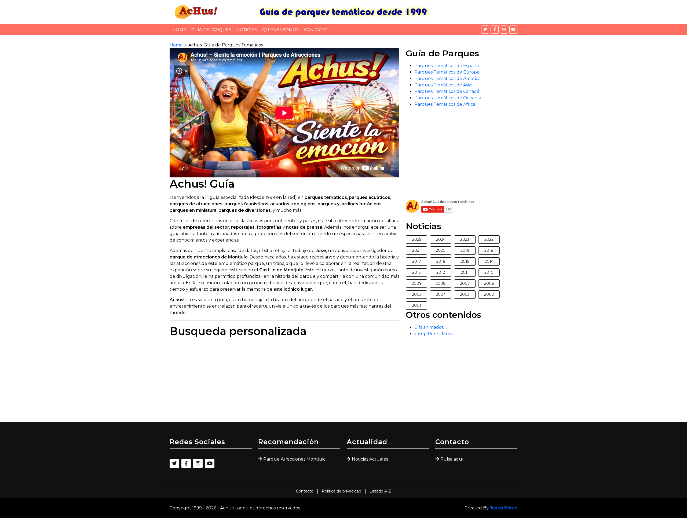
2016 (440, 261)
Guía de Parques (211, 29)
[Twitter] (485, 29)
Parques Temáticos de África (444, 104)
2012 (440, 272)
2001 (416, 305)
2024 (440, 239)
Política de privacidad (341, 491)
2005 (416, 294)
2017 (416, 261)
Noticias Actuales (370, 459)
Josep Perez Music (434, 333)
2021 (416, 250)
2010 (489, 272)
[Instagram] (504, 29)
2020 (440, 250)
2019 (465, 250)
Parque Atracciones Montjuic (294, 459)
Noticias (246, 29)
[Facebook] (495, 29)
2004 (441, 294)
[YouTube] (513, 29)
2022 (489, 239)
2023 (464, 239)
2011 (465, 272)
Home (179, 29)
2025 (416, 239)
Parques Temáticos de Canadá (446, 91)
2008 (441, 283)
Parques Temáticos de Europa (446, 72)
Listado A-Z (380, 491)
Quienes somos (280, 29)
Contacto (316, 29)
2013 (416, 272)
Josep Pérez (503, 507)
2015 (465, 261)
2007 (465, 283)
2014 (489, 261)
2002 (489, 294)
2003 (465, 294)
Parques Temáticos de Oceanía (447, 97)
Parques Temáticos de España (446, 65)
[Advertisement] (284, 384)
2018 (489, 250)
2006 (489, 283)
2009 (417, 283)
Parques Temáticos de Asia (442, 84)
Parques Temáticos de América (447, 78)
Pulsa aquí (451, 459)
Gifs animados (429, 327)
